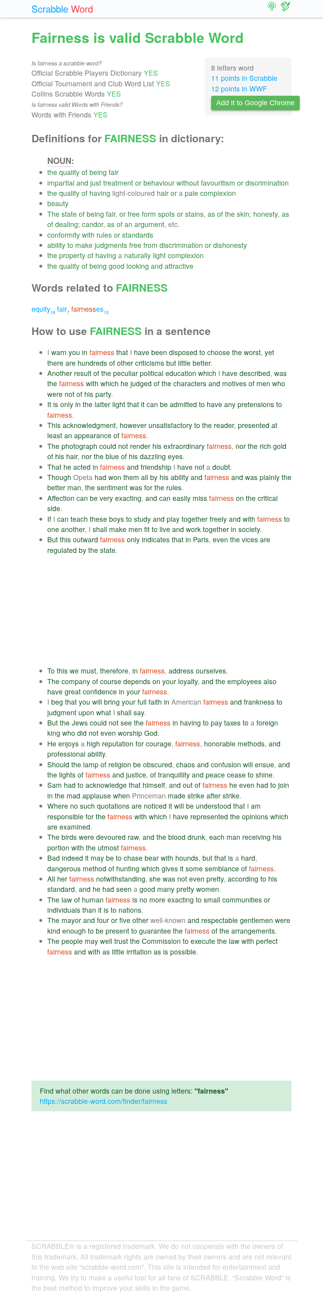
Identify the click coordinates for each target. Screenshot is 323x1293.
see (126, 722)
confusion (226, 764)
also (270, 681)
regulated (62, 550)
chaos (185, 764)
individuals (63, 910)
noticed (155, 806)
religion (119, 764)
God (151, 733)
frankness (259, 702)
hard (248, 858)
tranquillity (174, 775)
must (88, 670)
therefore (114, 670)
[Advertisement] (169, 610)
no (74, 806)
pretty (215, 879)
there (55, 363)
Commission (161, 941)
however (133, 425)
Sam (54, 785)
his (88, 394)
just (95, 183)
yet (269, 352)
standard (61, 889)
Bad (53, 858)
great (73, 691)
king (53, 733)
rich (265, 446)
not (69, 394)
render (140, 446)
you (74, 352)
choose (218, 352)
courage (158, 743)
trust (121, 941)
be (164, 404)
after (213, 795)
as (211, 214)
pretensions (256, 404)
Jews (80, 722)
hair (163, 193)
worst (252, 352)
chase (133, 858)
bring (112, 702)
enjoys (68, 743)
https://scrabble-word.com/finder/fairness (103, 1101)
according (243, 879)
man (74, 487)
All (51, 879)
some (194, 868)
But (52, 539)
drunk (196, 837)
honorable (220, 743)
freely (218, 519)
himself (154, 785)
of (84, 172)
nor (241, 446)
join (283, 785)
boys (116, 519)
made (177, 795)
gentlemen (256, 920)
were (55, 394)
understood (213, 806)
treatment (118, 183)
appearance (92, 435)
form (149, 214)
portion (58, 847)
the (52, 172)
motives (234, 383)
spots (166, 214)
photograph (79, 446)
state (69, 214)
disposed (183, 352)
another (73, 529)
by (154, 477)
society (249, 529)
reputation (118, 743)
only (66, 404)
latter (102, 404)
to (70, 245)
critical (268, 498)
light (159, 255)
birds (69, 837)
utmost (108, 847)
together (195, 519)
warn (59, 352)
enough (74, 931)
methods (251, 743)
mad (73, 795)
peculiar (125, 373)
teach (79, 519)
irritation (139, 951)
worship (130, 733)
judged (141, 383)
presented (253, 425)
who (278, 383)
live (165, 529)
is (55, 404)
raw (133, 837)
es (89, 309)
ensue (264, 764)
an (128, 224)
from (150, 245)
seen (124, 889)
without (187, 183)
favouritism (218, 183)
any (230, 404)
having (99, 193)
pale (191, 193)
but (171, 363)
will (97, 702)
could (107, 446)
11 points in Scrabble (244, 78)
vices (250, 539)
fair (114, 172)
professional (66, 754)
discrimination (267, 183)
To (51, 670)
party (103, 394)
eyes (175, 456)
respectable (219, 920)
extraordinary (184, 446)
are (70, 363)
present (117, 931)
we (74, 670)
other (125, 363)
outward (85, 539)
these (98, 519)
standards (137, 235)
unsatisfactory (170, 425)
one (53, 529)
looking (137, 266)
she (155, 879)
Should (58, 764)
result (82, 373)
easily (182, 498)
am (256, 806)
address (181, 670)
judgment (61, 712)
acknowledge (106, 785)
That (54, 467)
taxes (232, 722)
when (121, 795)
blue (112, 456)
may (97, 858)
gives (170, 868)
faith (155, 702)
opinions (255, 816)
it (143, 404)
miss (200, 498)
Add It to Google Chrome (255, 103)
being (98, 172)
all (144, 477)
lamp (90, 764)
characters (189, 383)
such (87, 806)
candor (92, 224)
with (88, 235)
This (54, 425)
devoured (111, 837)
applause (96, 795)
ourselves (211, 670)
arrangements (253, 931)
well (106, 941)
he (124, 383)
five (124, 920)
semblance (222, 868)
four (103, 920)
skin (243, 214)
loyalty (188, 681)
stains (194, 214)
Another (59, 373)
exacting (128, 498)
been (159, 352)
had (100, 477)
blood (177, 837)
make (84, 245)
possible (183, 951)
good (116, 266)
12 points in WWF (239, 88)
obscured (157, 764)
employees (244, 681)
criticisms (149, 363)
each (217, 837)
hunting (127, 868)
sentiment (112, 487)
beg (57, 702)
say (139, 712)
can (152, 404)
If (49, 519)
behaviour (158, 183)
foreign (267, 722)
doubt (221, 467)
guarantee (155, 931)
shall (100, 529)
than (89, 910)
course (110, 681)
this (65, 539)
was (280, 373)
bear (152, 858)
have (141, 352)
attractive (179, 266)
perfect (267, 941)
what (103, 712)
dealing (66, 224)
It (49, 404)
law (66, 899)
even (220, 539)
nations (130, 910)
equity (43, 309)
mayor (71, 920)
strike (195, 795)
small (212, 899)
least (54, 435)
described (254, 373)
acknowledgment (89, 425)
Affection (60, 498)
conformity (63, 235)
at (274, 425)
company (75, 681)
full (142, 702)
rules (104, 235)
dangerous (64, 868)
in (84, 352)
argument (149, 224)
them (131, 477)
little (184, 363)
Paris (201, 539)
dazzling (153, 456)
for (148, 487)
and (82, 183)
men (263, 383)
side (53, 508)
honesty (265, 214)
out (188, 785)
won (114, 477)
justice (136, 775)
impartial (60, 183)
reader (224, 425)
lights (67, 775)
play (173, 519)
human (93, 899)
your (169, 681)
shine (264, 775)
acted (82, 467)
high (93, 743)
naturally (137, 255)
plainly (270, 477)
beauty (58, 203)
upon (86, 712)
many (165, 889)
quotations (113, 806)
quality (69, 172)
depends (136, 681)
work (193, 529)
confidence (100, 691)
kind (53, 931)
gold (279, 446)
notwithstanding (120, 879)
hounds (187, 858)
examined (74, 827)
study (142, 519)
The (53, 214)
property (72, 255)
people (72, 941)
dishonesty (230, 245)
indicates (156, 539)
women (207, 889)
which (207, 373)
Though (59, 477)
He (51, 743)
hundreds (92, 363)
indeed (72, 858)
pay (216, 722)
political (151, 373)
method (94, 868)
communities (242, 899)
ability (56, 245)
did (82, 733)
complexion (218, 193)
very (106, 498)
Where (57, 806)
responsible (65, 816)
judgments (111, 245)
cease (236, 775)
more (157, 899)
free (134, 214)
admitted (183, 404)
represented (209, 816)
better (201, 363)
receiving (256, 837)
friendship (156, 467)
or (138, 183)
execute (203, 941)
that (122, 352)
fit (147, 529)
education (180, 373)
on (240, 498)
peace (215, 775)
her (62, 879)
